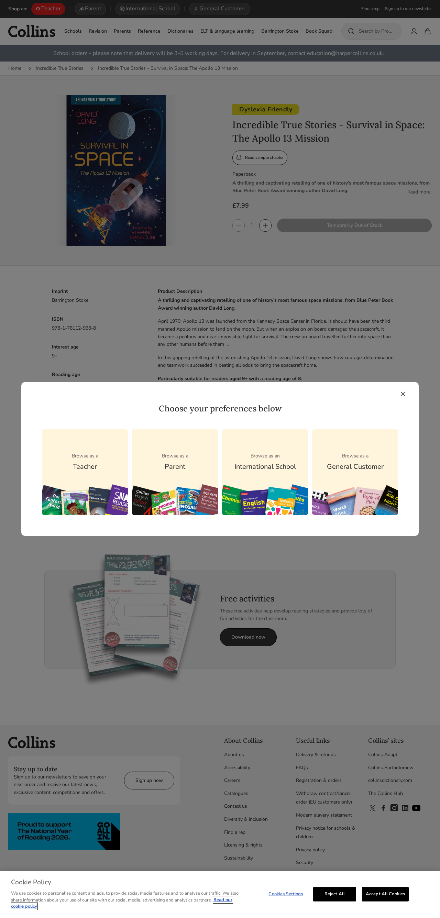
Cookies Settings (285, 894)
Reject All (334, 894)
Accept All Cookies (385, 894)
